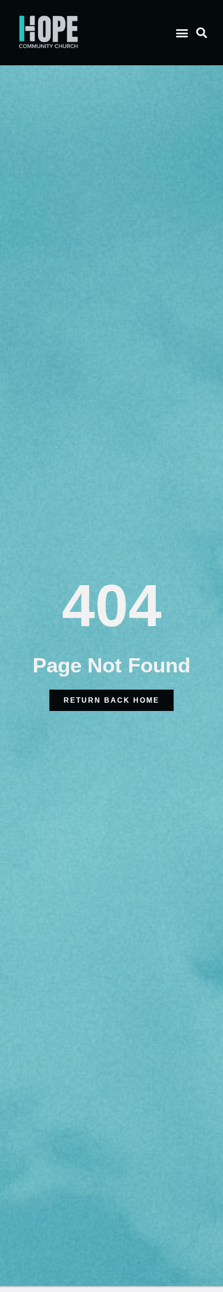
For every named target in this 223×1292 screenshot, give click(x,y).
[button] (181, 33)
